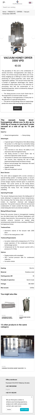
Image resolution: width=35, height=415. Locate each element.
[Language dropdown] (30, 2)
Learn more (17, 406)
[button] (2, 310)
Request (17, 108)
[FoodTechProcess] (17, 2)
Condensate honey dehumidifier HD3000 (7, 318)
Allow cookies (24, 409)
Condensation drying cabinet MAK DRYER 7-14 (14, 368)
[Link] (4, 2)
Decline (9, 409)
